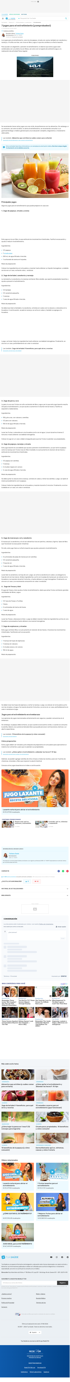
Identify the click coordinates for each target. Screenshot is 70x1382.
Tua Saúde (4, 14)
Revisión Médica (40, 1298)
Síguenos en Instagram (57, 1257)
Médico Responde (14, 14)
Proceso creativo (6, 1298)
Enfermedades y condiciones (24, 22)
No (38, 881)
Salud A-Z (11, 22)
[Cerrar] (38, 2)
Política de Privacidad (7, 1303)
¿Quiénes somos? (6, 1294)
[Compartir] (59, 871)
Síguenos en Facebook (62, 1257)
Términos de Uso (41, 1303)
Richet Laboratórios (35, 1372)
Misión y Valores (40, 1294)
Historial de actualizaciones (12, 888)
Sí (28, 881)
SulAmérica (24, 1372)
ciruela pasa (8, 253)
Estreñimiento (37, 22)
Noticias (24, 14)
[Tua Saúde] (10, 18)
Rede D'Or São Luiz (29, 1367)
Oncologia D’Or (41, 1367)
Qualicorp (46, 1372)
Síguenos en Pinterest (68, 1257)
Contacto (4, 1307)
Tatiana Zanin (14, 854)
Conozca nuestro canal (51, 1257)
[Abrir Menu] (2, 18)
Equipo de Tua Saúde (17, 37)
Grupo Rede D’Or (44, 1341)
